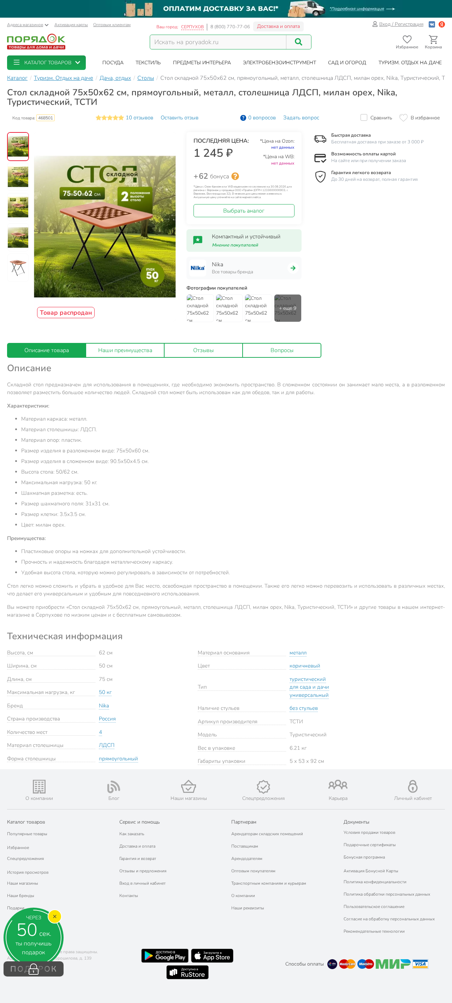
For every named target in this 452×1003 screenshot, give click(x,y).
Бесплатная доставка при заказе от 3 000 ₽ (377, 142)
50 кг (105, 692)
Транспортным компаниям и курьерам (268, 883)
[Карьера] (338, 784)
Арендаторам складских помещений (267, 834)
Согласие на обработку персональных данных (389, 919)
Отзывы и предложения (142, 871)
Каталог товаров (26, 822)
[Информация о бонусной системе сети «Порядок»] (235, 176)
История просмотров (27, 872)
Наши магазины (22, 883)
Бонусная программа (364, 857)
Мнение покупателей (235, 245)
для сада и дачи (309, 686)
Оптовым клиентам (112, 25)
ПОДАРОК (33, 969)
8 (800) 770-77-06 (230, 27)
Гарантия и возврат (137, 858)
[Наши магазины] (188, 786)
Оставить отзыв (179, 117)
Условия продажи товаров (369, 832)
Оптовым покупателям (253, 871)
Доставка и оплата (278, 26)
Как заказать (131, 834)
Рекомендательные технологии (374, 931)
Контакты (128, 895)
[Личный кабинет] (413, 786)
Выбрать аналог (243, 211)
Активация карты (71, 25)
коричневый (305, 665)
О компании (243, 895)
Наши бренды (20, 895)
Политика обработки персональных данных (387, 894)
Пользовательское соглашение (374, 906)
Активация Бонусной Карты (371, 871)
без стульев (304, 708)
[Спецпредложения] (263, 787)
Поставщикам (244, 846)
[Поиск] (298, 42)
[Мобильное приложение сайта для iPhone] (212, 956)
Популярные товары (27, 834)
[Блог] (114, 787)
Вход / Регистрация (401, 24)
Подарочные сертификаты (370, 845)
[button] (46, 62)
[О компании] (39, 787)
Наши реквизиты (247, 908)
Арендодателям (246, 858)
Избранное (18, 847)
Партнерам (243, 822)
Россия (107, 718)
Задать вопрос (301, 117)
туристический (308, 679)
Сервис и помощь (139, 822)
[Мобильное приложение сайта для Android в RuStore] (187, 972)
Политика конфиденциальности (375, 882)
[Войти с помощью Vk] (432, 24)
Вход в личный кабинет (142, 883)
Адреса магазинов (25, 25)
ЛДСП (106, 745)
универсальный (309, 695)
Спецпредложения (25, 858)
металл (298, 652)
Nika (104, 705)
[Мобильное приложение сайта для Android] (165, 956)
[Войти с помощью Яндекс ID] (442, 24)
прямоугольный (118, 758)
